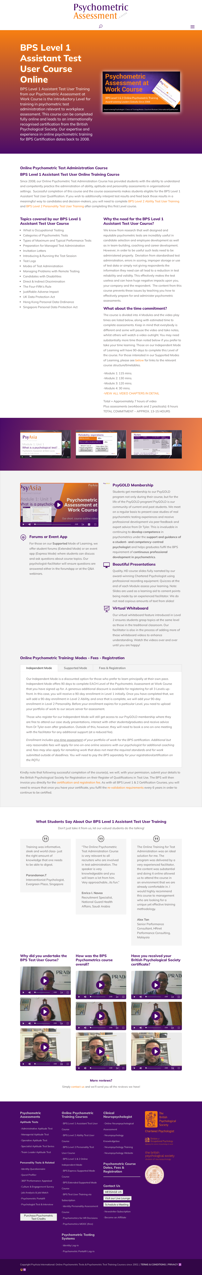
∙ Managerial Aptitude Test (34, 1134)
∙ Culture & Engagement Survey (37, 1186)
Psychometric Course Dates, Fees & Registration (119, 1167)
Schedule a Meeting (116, 1204)
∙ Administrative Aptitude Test (36, 1128)
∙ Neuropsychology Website (118, 1152)
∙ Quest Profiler (28, 1174)
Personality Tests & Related (37, 1162)
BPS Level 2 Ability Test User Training (153, 201)
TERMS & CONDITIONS (153, 1264)
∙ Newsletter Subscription (117, 1211)
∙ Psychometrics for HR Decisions (80, 1217)
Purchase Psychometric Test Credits (38, 1217)
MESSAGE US (113, 1191)
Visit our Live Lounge (117, 1198)
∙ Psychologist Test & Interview (36, 1204)
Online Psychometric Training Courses (77, 1115)
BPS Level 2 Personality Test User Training (55, 206)
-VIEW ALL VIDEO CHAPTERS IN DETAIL (131, 393)
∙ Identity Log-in (70, 1245)
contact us (77, 1086)
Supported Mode (75, 668)
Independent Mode (39, 668)
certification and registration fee (78, 782)
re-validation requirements (126, 787)
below (139, 360)
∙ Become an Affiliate (114, 1217)
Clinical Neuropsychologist (117, 1115)
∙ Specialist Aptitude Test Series (37, 1146)
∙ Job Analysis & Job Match (34, 1192)
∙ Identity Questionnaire (32, 1168)
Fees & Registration (112, 668)
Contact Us (111, 1186)
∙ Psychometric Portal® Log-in (78, 1251)
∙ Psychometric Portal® (32, 1198)
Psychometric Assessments (30, 1115)
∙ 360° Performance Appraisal (36, 1180)
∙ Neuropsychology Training (118, 1147)
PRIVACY (173, 1264)
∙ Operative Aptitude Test (33, 1140)
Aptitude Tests (29, 1122)
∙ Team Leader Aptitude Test (35, 1152)
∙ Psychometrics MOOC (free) (77, 1223)
